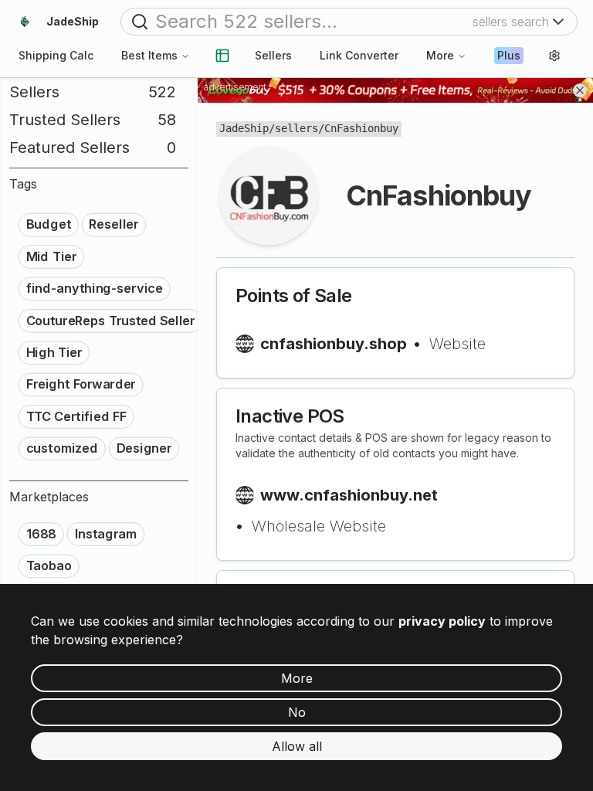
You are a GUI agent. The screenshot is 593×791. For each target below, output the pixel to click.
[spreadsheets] (222, 55)
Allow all (297, 746)
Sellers (273, 55)
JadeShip (244, 128)
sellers (296, 128)
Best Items (149, 55)
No (297, 712)
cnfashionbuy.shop (333, 343)
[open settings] (554, 55)
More (440, 55)
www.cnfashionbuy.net (349, 495)
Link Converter (359, 55)
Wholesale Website (319, 526)
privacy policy (442, 621)
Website (457, 343)
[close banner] (580, 90)
